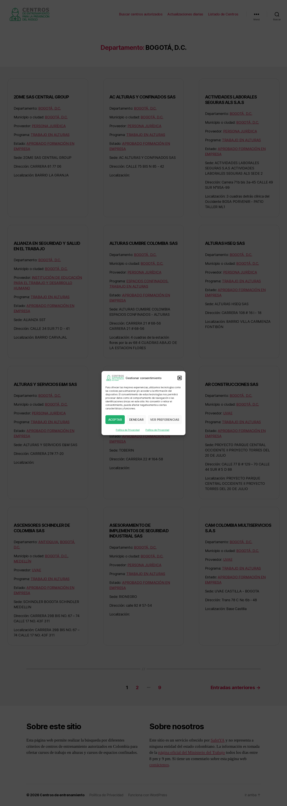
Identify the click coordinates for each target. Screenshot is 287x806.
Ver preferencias (164, 419)
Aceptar (115, 419)
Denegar (136, 419)
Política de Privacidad (128, 429)
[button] (180, 378)
